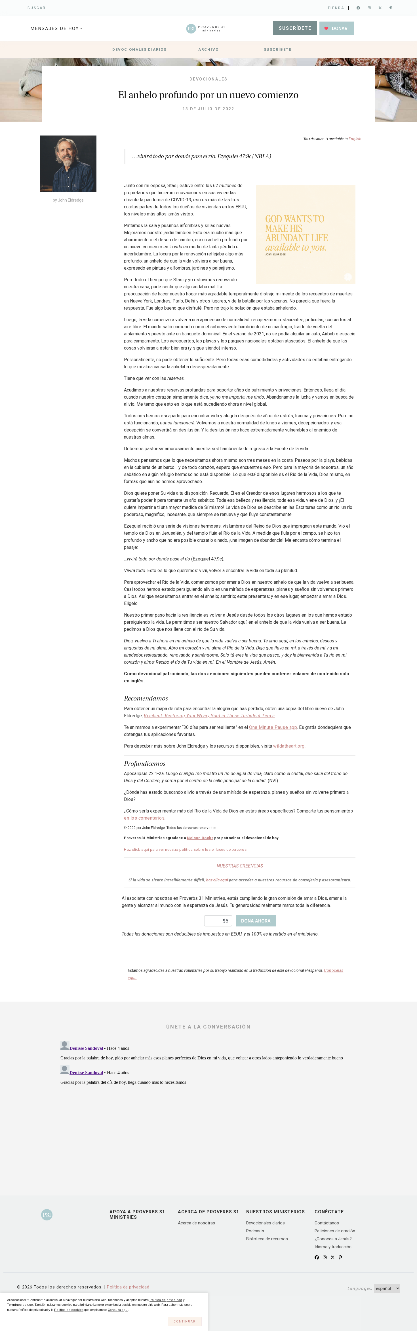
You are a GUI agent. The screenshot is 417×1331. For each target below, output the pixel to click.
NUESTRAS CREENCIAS (240, 866)
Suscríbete (295, 28)
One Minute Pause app (273, 727)
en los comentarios (144, 818)
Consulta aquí (118, 1310)
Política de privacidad (128, 1287)
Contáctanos (327, 1223)
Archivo (208, 49)
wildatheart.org (289, 746)
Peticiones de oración (335, 1230)
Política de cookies (68, 1310)
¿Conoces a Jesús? (333, 1238)
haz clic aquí (217, 880)
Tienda (336, 8)
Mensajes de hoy (54, 28)
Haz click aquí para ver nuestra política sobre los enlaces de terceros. (186, 849)
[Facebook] (359, 8)
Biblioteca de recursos (267, 1238)
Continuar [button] (184, 1321)
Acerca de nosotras (196, 1223)
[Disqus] (208, 1109)
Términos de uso (20, 1305)
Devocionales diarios (139, 49)
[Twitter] (380, 8)
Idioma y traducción (333, 1246)
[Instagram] (370, 8)
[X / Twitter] (332, 1257)
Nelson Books (200, 838)
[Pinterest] (391, 8)
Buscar (37, 8)
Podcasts (255, 1230)
